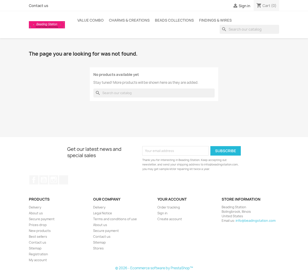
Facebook (33, 179)
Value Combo (90, 20)
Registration (38, 254)
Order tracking (168, 207)
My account (38, 260)
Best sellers (38, 236)
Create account (169, 219)
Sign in (162, 213)
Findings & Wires (215, 20)
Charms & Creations (129, 20)
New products (40, 231)
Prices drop (38, 225)
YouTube (43, 179)
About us (36, 213)
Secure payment (42, 219)
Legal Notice (102, 213)
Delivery (35, 207)
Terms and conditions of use (115, 219)
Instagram (53, 179)
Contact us (38, 5)
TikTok (63, 179)
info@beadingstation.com (256, 220)
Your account (172, 199)
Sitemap (35, 248)
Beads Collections (174, 20)
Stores (98, 248)
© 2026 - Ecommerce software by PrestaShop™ (154, 268)
